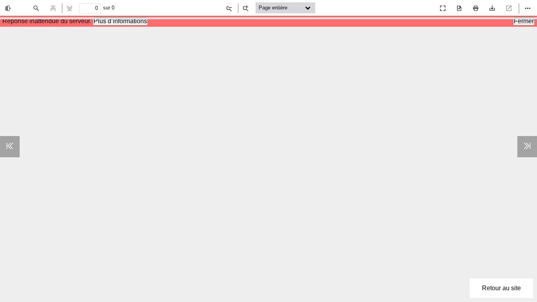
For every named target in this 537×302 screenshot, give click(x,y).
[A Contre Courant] (425, 6)
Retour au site (501, 288)
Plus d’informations (120, 21)
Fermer (524, 21)
